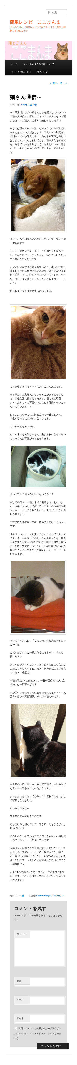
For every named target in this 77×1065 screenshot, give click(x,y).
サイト (20, 1018)
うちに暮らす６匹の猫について (38, 63)
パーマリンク (58, 895)
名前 (19, 981)
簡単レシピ (42, 71)
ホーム (14, 63)
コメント (21, 934)
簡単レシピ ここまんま (35, 21)
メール (20, 999)
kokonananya (43, 895)
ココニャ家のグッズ (21, 71)
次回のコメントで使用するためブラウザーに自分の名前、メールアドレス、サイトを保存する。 (37, 1033)
